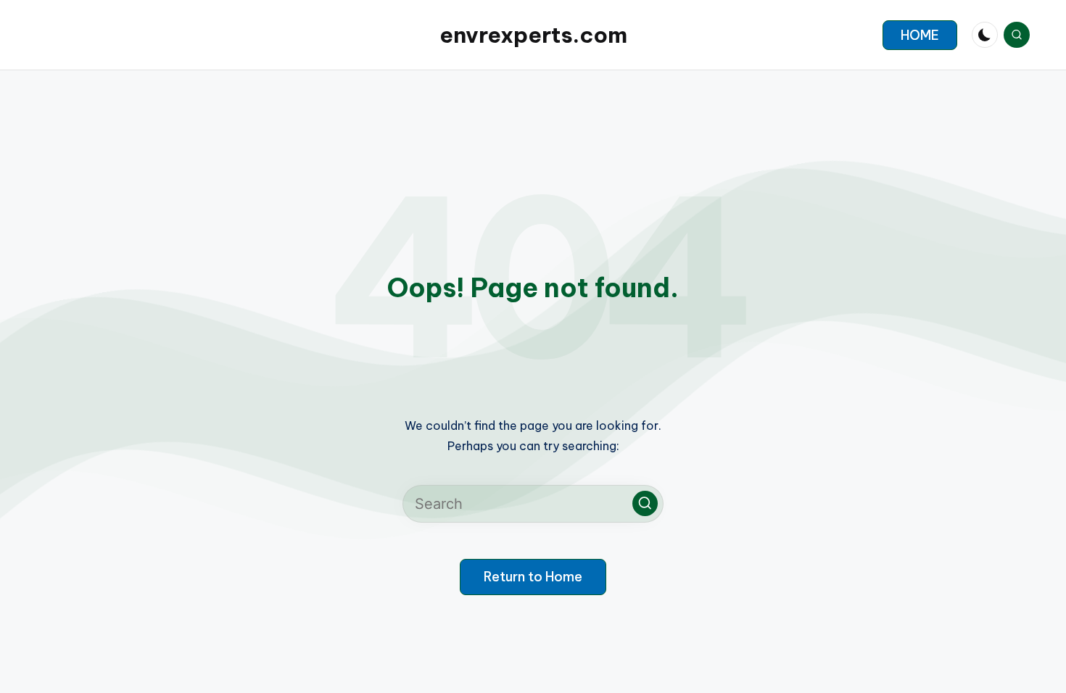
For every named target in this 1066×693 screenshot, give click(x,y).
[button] (920, 35)
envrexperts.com (533, 35)
